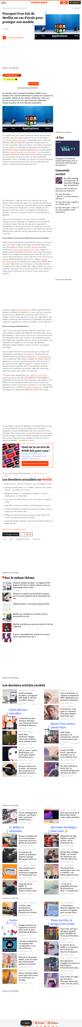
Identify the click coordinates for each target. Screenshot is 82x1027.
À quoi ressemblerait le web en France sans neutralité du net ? (31, 635)
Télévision (36, 539)
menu (3, 2)
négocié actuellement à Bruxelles (23, 152)
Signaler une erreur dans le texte (14, 529)
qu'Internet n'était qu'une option (14, 140)
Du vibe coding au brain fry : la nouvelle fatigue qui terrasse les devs (71, 181)
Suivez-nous (34, 84)
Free (11, 539)
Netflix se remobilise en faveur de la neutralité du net (30, 615)
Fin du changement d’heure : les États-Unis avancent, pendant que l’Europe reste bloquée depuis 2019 (28, 816)
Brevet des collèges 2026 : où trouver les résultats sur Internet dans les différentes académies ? (69, 855)
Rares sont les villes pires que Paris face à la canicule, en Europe (28, 976)
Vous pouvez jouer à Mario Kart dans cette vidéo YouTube (69, 815)
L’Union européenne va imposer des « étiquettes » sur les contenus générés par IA (28, 944)
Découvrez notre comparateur (35, 463)
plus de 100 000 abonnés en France (24, 249)
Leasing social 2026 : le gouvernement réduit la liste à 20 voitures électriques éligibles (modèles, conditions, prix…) (28, 887)
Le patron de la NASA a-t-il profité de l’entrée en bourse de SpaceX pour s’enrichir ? (69, 948)
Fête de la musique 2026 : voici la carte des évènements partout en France (28, 960)
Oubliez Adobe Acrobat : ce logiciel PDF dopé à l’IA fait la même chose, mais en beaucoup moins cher (31, 585)
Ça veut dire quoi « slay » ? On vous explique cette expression (67, 209)
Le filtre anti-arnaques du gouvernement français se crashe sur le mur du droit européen (28, 909)
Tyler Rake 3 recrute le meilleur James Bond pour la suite (27, 505)
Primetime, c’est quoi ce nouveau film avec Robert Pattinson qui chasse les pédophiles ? (68, 712)
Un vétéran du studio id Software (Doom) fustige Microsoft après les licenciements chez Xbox (28, 855)
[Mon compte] (62, 2)
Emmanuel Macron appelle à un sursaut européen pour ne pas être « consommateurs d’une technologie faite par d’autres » (70, 909)
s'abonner (76, 2)
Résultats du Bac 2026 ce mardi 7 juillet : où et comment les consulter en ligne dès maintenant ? (69, 839)
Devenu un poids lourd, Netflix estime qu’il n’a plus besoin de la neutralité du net (31, 596)
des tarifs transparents (33, 387)
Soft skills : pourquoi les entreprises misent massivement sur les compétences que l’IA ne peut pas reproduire (69, 735)
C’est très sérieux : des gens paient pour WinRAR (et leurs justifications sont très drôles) (69, 932)
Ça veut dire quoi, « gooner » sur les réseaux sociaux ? (67, 196)
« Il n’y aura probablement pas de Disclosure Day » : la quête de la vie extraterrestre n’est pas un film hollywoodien (69, 887)
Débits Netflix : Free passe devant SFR (31, 604)
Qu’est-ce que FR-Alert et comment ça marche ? (66, 190)
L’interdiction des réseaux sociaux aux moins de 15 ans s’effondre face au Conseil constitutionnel (28, 721)
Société (77, 8)
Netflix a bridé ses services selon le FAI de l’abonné (33, 625)
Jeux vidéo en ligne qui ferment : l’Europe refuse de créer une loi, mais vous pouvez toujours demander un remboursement (69, 980)
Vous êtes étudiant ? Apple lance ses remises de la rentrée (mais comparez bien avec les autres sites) (28, 737)
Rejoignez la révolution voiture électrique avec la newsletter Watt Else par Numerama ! (66, 161)
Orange (44, 259)
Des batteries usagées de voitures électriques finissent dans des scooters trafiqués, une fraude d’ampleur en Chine (70, 964)
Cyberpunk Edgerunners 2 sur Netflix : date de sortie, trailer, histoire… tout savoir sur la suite (28, 488)
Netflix (47, 479)
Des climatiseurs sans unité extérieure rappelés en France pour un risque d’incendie (28, 871)
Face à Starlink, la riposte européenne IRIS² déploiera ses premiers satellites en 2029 (69, 696)
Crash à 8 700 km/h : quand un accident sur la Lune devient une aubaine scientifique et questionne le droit (69, 753)
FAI (5, 539)
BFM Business (22, 310)
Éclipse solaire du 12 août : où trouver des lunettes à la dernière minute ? (28, 769)
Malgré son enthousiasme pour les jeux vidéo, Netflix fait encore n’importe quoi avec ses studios (27, 516)
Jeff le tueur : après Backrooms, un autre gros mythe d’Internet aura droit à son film (28, 753)
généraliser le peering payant (39, 356)
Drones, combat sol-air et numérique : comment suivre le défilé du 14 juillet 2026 (28, 839)
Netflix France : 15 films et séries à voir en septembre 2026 (28, 484)
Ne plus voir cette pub (10, 68)
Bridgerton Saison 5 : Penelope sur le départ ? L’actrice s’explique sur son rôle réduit (26, 494)
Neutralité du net (23, 539)
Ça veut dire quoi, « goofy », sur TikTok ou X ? (67, 203)
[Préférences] (66, 2)
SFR (4, 261)
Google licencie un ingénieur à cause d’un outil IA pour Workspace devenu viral (28, 928)
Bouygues (12, 261)
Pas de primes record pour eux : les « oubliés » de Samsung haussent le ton (70, 871)
